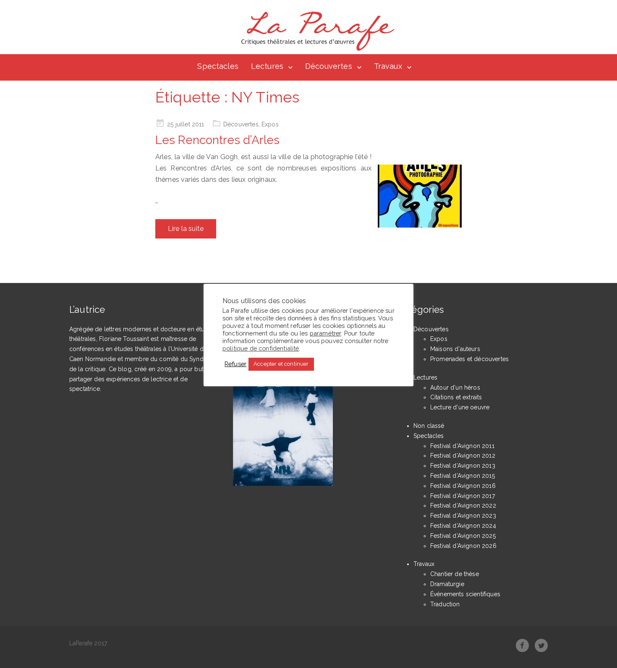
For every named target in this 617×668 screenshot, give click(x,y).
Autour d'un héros (455, 387)
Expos (270, 124)
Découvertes (328, 66)
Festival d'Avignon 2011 (462, 446)
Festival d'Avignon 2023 (463, 515)
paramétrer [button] (325, 332)
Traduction (445, 604)
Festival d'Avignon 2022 (463, 505)
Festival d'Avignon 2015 (462, 475)
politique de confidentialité (260, 347)
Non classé (428, 425)
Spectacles (217, 66)
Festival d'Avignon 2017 (462, 495)
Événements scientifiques (465, 594)
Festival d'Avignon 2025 (463, 535)
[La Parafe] (315, 31)
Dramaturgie (447, 584)
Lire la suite (186, 229)
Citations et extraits (456, 397)
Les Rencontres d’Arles (217, 140)
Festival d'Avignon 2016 (463, 485)
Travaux (388, 66)
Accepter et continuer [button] (281, 364)
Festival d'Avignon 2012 (462, 455)
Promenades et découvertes (469, 359)
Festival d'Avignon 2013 (462, 465)
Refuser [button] (235, 363)
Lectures (267, 66)
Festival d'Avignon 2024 (463, 525)
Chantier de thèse (454, 574)
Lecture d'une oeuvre (459, 407)
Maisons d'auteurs (455, 349)
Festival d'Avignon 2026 (463, 545)
